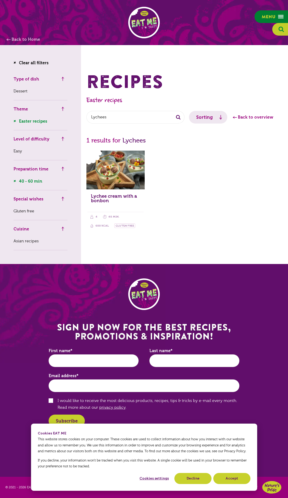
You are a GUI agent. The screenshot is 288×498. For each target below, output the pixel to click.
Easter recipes (33, 121)
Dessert (20, 91)
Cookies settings (154, 478)
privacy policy (112, 407)
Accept (231, 478)
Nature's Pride (272, 487)
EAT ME (144, 22)
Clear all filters (34, 62)
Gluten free (24, 211)
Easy (18, 151)
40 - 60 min (30, 181)
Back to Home (25, 39)
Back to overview (255, 117)
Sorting (204, 117)
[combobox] (135, 117)
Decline (193, 478)
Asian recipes (26, 241)
